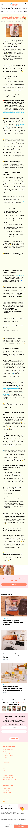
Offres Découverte (8, 749)
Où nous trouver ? (7, 804)
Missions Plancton (19, 276)
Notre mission (6, 790)
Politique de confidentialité (10, 779)
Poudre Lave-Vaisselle (8, 756)
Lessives (5, 751)
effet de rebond (14, 456)
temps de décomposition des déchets (13, 387)
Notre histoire (6, 788)
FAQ (4, 771)
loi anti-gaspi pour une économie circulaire (13, 125)
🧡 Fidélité (5, 802)
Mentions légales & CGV (9, 777)
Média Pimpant (7, 792)
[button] (3, 1)
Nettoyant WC (6, 753)
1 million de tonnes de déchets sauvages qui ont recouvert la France (13, 112)
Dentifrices (6, 758)
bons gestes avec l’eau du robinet (13, 393)
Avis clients (6, 762)
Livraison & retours (8, 775)
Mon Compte (6, 773)
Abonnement (6, 760)
